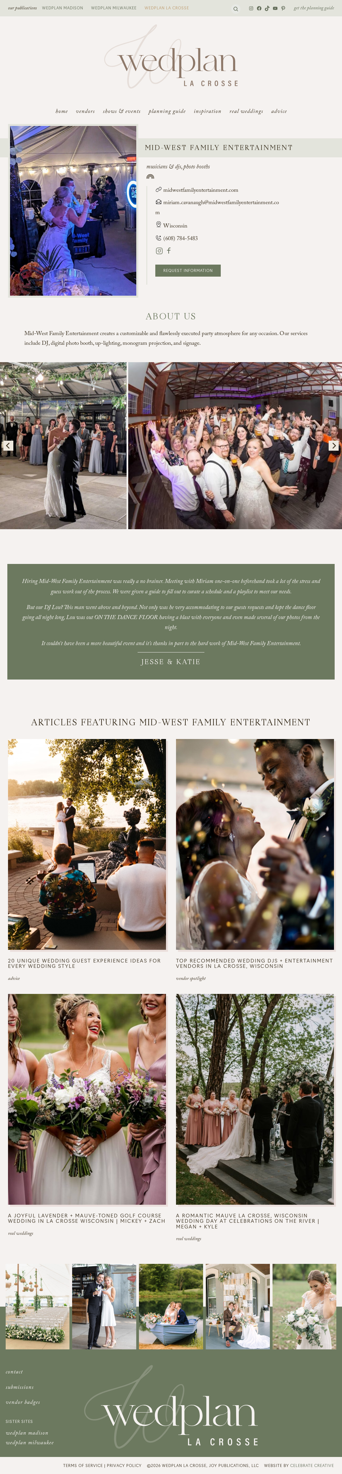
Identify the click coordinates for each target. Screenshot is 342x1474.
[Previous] (8, 446)
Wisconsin (175, 227)
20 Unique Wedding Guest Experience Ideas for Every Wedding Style (84, 963)
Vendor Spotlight (191, 979)
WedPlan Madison (62, 7)
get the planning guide (314, 9)
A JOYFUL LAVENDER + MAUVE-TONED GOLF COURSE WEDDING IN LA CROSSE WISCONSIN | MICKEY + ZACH (87, 1218)
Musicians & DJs (163, 167)
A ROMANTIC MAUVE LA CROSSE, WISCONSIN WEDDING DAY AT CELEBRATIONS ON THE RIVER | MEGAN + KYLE (248, 1221)
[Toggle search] (235, 9)
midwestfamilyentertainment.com (200, 191)
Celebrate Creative (312, 1465)
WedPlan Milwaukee (114, 7)
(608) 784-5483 (180, 239)
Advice (14, 979)
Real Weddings (20, 1234)
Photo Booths (196, 167)
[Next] (334, 446)
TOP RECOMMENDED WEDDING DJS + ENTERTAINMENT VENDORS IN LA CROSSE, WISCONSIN (254, 963)
